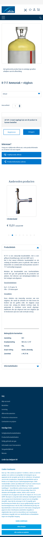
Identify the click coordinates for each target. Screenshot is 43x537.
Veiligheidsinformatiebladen (11, 433)
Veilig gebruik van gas (9, 441)
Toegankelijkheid (7, 449)
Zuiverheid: (7, 354)
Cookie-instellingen (21, 521)
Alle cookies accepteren (21, 532)
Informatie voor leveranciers (11, 445)
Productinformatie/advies (16, 162)
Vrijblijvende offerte (14, 155)
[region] (21, 500)
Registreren (12, 132)
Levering (4, 409)
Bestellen (5, 405)
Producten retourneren (9, 417)
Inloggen (31, 132)
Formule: (7, 346)
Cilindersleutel (12, 219)
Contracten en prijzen (9, 421)
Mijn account (6, 401)
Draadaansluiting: (9, 342)
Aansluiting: (7, 338)
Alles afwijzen (21, 526)
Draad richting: (8, 350)
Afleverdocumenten (8, 413)
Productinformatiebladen (10, 437)
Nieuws (4, 453)
